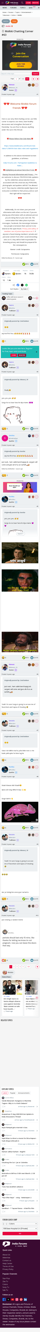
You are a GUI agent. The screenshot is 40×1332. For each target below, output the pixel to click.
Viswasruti (31, 1106)
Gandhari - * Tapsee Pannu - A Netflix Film (18, 1208)
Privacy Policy (8, 1269)
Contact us (7, 1260)
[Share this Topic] (13, 285)
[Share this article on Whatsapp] (26, 285)
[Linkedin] (25, 1299)
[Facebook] (4, 1299)
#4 (37, 445)
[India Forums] (11, 2)
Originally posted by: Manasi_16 (16, 379)
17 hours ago (23, 1201)
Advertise (6, 1257)
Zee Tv (5, 1281)
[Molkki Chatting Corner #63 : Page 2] (33, 79)
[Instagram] (16, 1299)
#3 (37, 372)
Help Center (7, 1263)
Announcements (24, 1093)
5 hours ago (21, 1190)
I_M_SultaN (31, 1190)
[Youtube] (12, 1299)
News (5, 8)
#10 (37, 915)
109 (28, 967)
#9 (37, 844)
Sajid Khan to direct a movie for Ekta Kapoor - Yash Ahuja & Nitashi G (19, 1139)
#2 (37, 315)
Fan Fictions (8, 1149)
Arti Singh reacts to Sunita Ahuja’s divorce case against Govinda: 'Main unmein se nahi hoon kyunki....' (12, 1004)
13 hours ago (22, 1131)
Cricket (7, 1159)
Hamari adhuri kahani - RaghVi (13, 1152)
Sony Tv (6, 1287)
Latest (5, 1093)
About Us (6, 1255)
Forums (13, 8)
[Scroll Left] (3, 298)
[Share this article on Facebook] (17, 285)
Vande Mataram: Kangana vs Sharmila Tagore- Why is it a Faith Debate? (16, 1102)
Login (28, 3)
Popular (12, 1093)
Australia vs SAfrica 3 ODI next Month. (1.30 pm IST (18, 1174)
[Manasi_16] (3, 273)
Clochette (31, 1131)
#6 (37, 674)
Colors (5, 1284)
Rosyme (31, 1201)
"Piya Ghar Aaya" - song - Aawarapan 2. (17, 1198)
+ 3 (36, 435)
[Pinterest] (21, 1299)
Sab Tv (5, 1290)
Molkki (8, 26)
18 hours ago (22, 1211)
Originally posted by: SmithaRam (16, 321)
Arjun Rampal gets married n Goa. (15, 1127)
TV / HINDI (7, 996)
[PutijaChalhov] (13, 273)
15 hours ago (20, 1155)
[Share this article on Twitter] (22, 285)
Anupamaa (8, 1111)
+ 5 (36, 305)
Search (35, 74)
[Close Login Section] (37, 352)
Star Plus (6, 1278)
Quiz (30, 8)
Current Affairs (9, 1098)
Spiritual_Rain (30, 1166)
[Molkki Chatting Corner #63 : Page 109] (37, 79)
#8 (37, 776)
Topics (22, 8)
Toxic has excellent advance (12, 1187)
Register (35, 3)
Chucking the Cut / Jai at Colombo (15, 1162)
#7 (37, 730)
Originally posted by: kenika (14, 451)
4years (8, 273)
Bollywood (8, 1124)
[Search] (22, 2)
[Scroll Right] (37, 298)
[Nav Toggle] (2, 2)
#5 (37, 506)
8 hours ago (21, 1144)
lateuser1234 (30, 1155)
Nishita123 (31, 1144)
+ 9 (36, 85)
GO (27, 79)
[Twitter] (8, 1299)
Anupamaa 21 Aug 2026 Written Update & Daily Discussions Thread (17, 1115)
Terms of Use (8, 1266)
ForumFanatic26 (29, 1120)
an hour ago (22, 1106)
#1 (37, 94)
